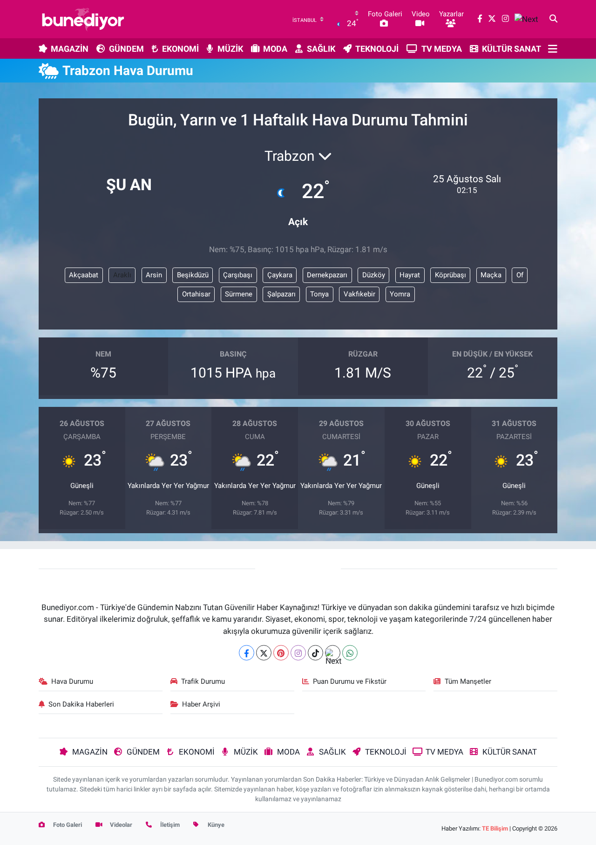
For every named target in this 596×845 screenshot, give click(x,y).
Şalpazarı (281, 294)
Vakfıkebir (359, 294)
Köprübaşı (450, 275)
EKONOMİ (180, 49)
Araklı (122, 275)
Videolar (120, 824)
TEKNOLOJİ (377, 49)
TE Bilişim (495, 828)
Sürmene (238, 294)
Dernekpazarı (327, 275)
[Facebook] (246, 652)
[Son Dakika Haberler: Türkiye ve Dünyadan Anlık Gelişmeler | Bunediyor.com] (83, 19)
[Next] (332, 652)
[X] (263, 652)
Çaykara (279, 275)
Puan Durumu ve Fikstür (349, 681)
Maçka (491, 275)
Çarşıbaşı (237, 275)
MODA (275, 49)
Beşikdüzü (193, 275)
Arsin (154, 275)
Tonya (319, 294)
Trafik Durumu (203, 681)
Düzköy (373, 275)
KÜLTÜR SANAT (511, 49)
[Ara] (553, 19)
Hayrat (410, 275)
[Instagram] (298, 652)
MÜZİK (230, 49)
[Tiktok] (315, 652)
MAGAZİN (69, 49)
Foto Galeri (67, 824)
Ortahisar (196, 294)
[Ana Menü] (552, 48)
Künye (215, 824)
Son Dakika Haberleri (81, 704)
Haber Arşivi (201, 704)
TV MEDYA (441, 49)
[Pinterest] (281, 652)
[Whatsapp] (350, 652)
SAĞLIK (321, 49)
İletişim (169, 824)
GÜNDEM (126, 49)
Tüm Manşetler (468, 681)
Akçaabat (83, 275)
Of (519, 275)
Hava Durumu (72, 681)
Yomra (400, 294)
